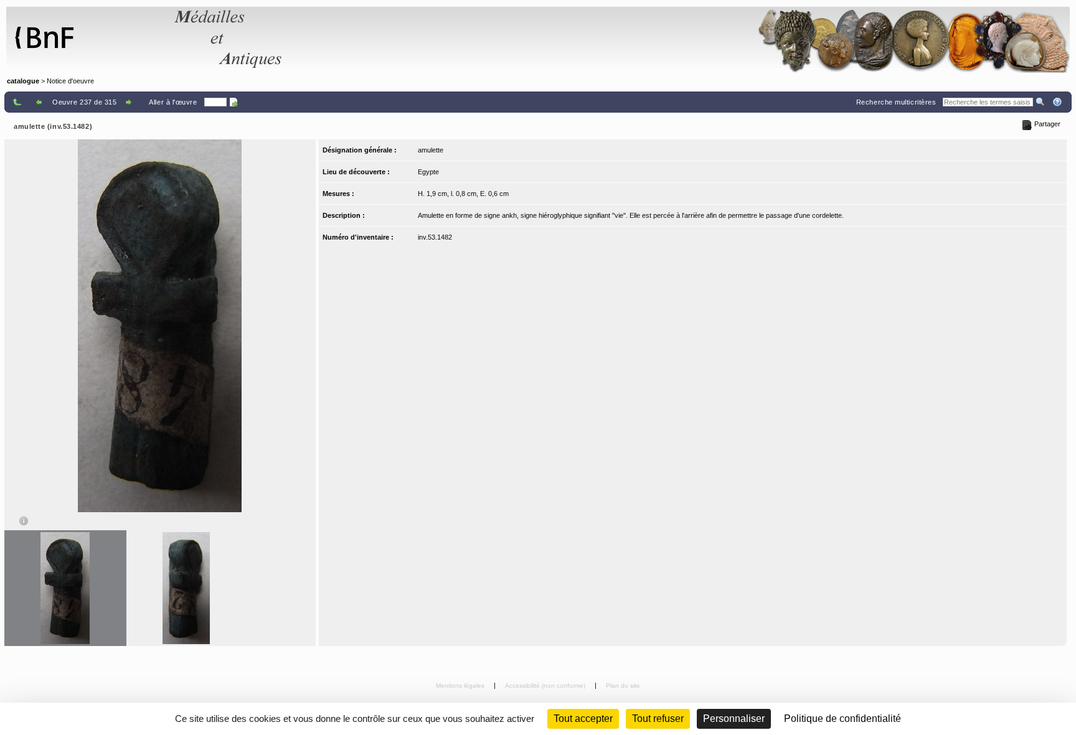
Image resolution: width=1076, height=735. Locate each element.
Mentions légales (461, 685)
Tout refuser (658, 718)
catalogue (23, 81)
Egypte (428, 172)
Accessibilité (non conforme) (546, 685)
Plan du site (623, 685)
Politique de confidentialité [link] (842, 718)
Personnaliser (734, 718)
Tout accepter (583, 718)
